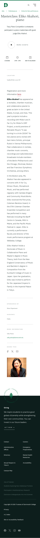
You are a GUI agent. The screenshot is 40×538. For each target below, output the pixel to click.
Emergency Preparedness (27, 448)
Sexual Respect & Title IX (9, 464)
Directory (7, 455)
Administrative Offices (9, 448)
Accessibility (27, 463)
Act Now (8, 427)
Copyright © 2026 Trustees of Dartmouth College (20, 504)
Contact (6, 442)
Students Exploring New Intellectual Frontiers (18, 486)
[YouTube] (19, 531)
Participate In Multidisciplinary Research (17, 490)
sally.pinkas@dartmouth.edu (15, 337)
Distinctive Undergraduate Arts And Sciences (18, 494)
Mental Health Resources (27, 456)
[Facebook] (5, 531)
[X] (10, 531)
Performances (13, 11)
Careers (25, 442)
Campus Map (8, 471)
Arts (3, 11)
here (19, 94)
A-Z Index (7, 514)
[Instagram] (14, 531)
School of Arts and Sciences (29, 11)
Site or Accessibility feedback (13, 520)
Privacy (6, 509)
